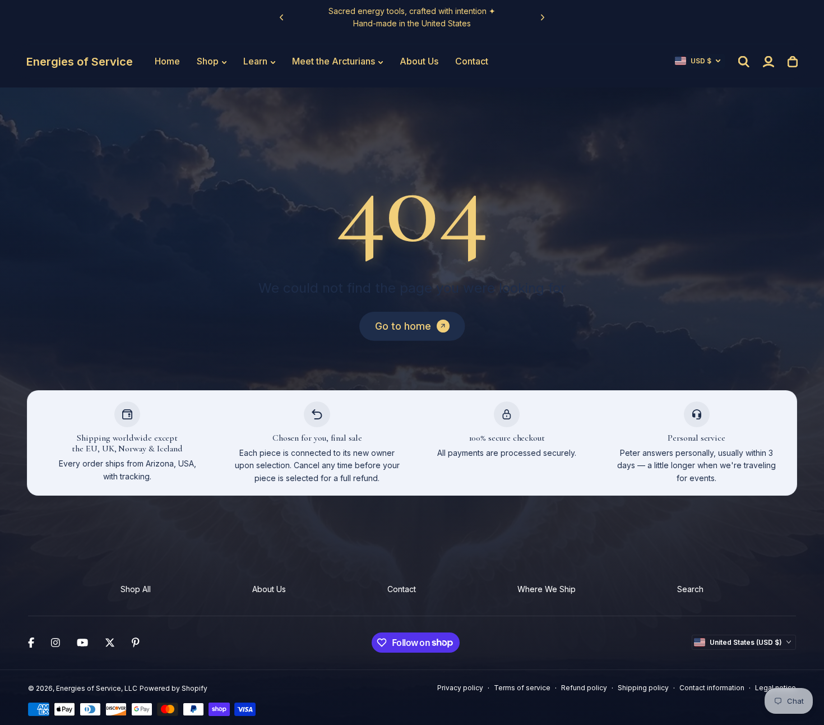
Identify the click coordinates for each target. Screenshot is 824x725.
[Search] (743, 61)
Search (690, 589)
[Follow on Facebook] (31, 643)
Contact (471, 61)
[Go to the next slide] (542, 17)
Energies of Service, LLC (96, 688)
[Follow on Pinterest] (136, 643)
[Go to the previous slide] (281, 17)
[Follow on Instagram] (55, 643)
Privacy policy (460, 688)
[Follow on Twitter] (110, 643)
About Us (419, 61)
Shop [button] (208, 61)
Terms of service (522, 688)
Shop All (136, 589)
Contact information (711, 688)
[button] (699, 61)
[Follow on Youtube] (82, 643)
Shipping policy (643, 688)
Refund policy (584, 688)
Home (167, 61)
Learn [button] (255, 61)
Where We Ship (546, 589)
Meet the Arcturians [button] (333, 61)
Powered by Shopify (173, 688)
